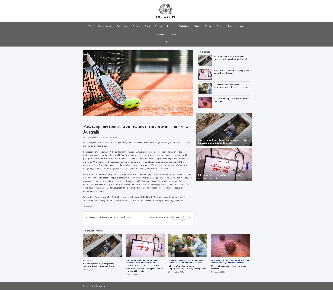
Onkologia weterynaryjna (237, 260)
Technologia (184, 26)
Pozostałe (160, 34)
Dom (91, 26)
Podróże (136, 26)
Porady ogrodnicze (152, 260)
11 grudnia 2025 (177, 272)
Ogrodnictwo (122, 26)
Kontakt (173, 34)
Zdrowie (208, 26)
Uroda (196, 26)
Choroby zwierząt (134, 260)
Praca (147, 26)
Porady (171, 263)
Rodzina (170, 26)
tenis (90, 206)
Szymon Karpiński (110, 137)
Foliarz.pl (101, 286)
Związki (220, 26)
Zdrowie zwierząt (134, 265)
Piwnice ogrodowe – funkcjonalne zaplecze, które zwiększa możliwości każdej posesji (230, 59)
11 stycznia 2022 (92, 137)
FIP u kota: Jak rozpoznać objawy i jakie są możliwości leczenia (231, 71)
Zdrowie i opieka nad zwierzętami (140, 263)
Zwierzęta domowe (236, 26)
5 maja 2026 (90, 270)
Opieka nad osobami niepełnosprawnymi (186, 260)
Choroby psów (217, 260)
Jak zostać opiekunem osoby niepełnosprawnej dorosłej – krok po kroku (230, 87)
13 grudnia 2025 (134, 274)
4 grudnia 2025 (219, 272)
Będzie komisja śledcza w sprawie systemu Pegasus (110, 217)
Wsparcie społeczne (185, 263)
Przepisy (158, 26)
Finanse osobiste (105, 26)
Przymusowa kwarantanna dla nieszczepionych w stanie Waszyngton (166, 218)
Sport (86, 120)
